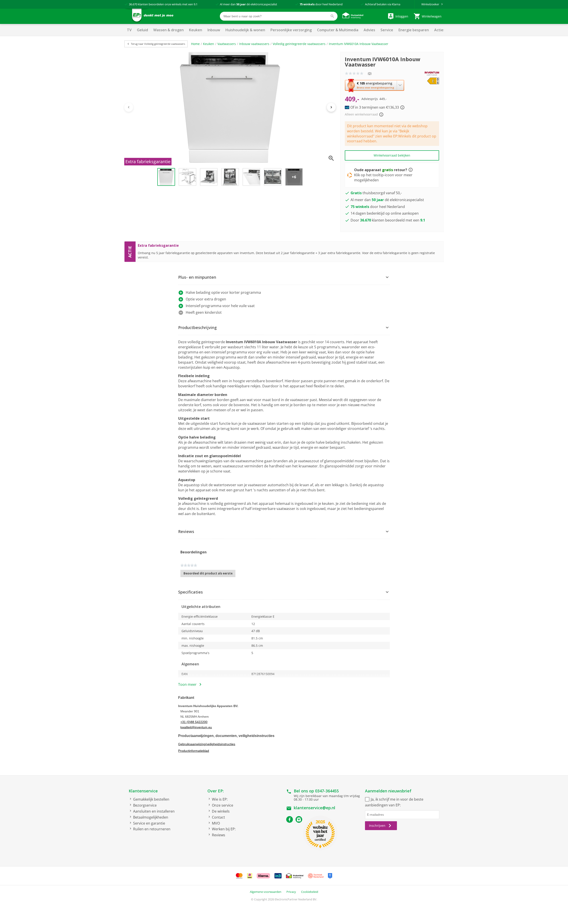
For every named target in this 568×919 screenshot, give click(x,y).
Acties (439, 29)
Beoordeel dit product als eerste (209, 574)
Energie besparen (413, 29)
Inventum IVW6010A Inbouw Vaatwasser (358, 44)
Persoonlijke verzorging (291, 29)
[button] (374, 85)
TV (129, 29)
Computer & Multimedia (337, 29)
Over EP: (215, 791)
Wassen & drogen (168, 29)
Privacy (291, 892)
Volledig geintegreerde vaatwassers (299, 44)
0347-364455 (327, 791)
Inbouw (213, 29)
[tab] (284, 277)
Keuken (195, 29)
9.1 (195, 4)
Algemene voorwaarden (265, 892)
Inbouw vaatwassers (254, 44)
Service (387, 29)
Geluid (142, 29)
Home (195, 44)
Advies (369, 29)
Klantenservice (143, 791)
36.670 (133, 4)
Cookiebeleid (309, 892)
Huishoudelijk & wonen (245, 29)
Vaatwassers (226, 44)
